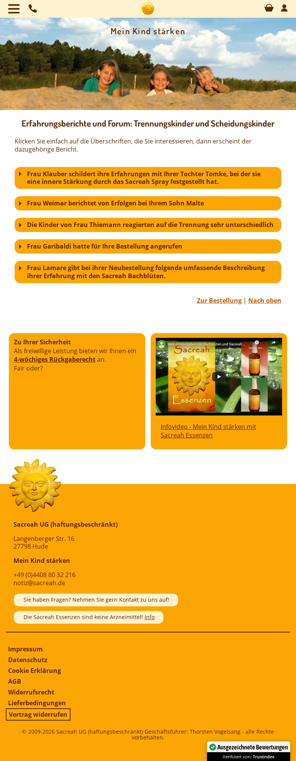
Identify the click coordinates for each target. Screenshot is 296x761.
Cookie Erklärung (34, 670)
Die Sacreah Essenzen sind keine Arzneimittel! (89, 617)
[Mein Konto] (284, 10)
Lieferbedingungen (37, 703)
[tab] (148, 178)
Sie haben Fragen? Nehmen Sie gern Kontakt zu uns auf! (96, 599)
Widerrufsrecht (31, 692)
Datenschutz (27, 660)
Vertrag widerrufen (38, 714)
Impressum (25, 649)
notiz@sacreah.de (39, 583)
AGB (14, 681)
